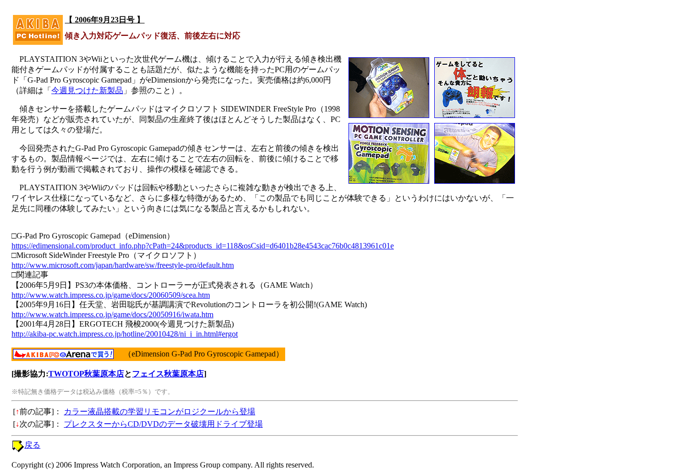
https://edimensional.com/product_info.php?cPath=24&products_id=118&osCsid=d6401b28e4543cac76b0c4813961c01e (202, 245)
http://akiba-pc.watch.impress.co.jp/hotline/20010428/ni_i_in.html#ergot (124, 334)
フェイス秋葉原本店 (168, 373)
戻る (32, 445)
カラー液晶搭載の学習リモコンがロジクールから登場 (159, 411)
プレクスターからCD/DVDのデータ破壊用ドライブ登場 (163, 424)
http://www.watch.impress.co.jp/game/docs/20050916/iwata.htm (112, 314)
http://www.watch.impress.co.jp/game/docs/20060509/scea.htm (110, 295)
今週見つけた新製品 (87, 90)
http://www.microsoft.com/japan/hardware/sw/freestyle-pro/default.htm (122, 265)
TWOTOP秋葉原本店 (86, 373)
